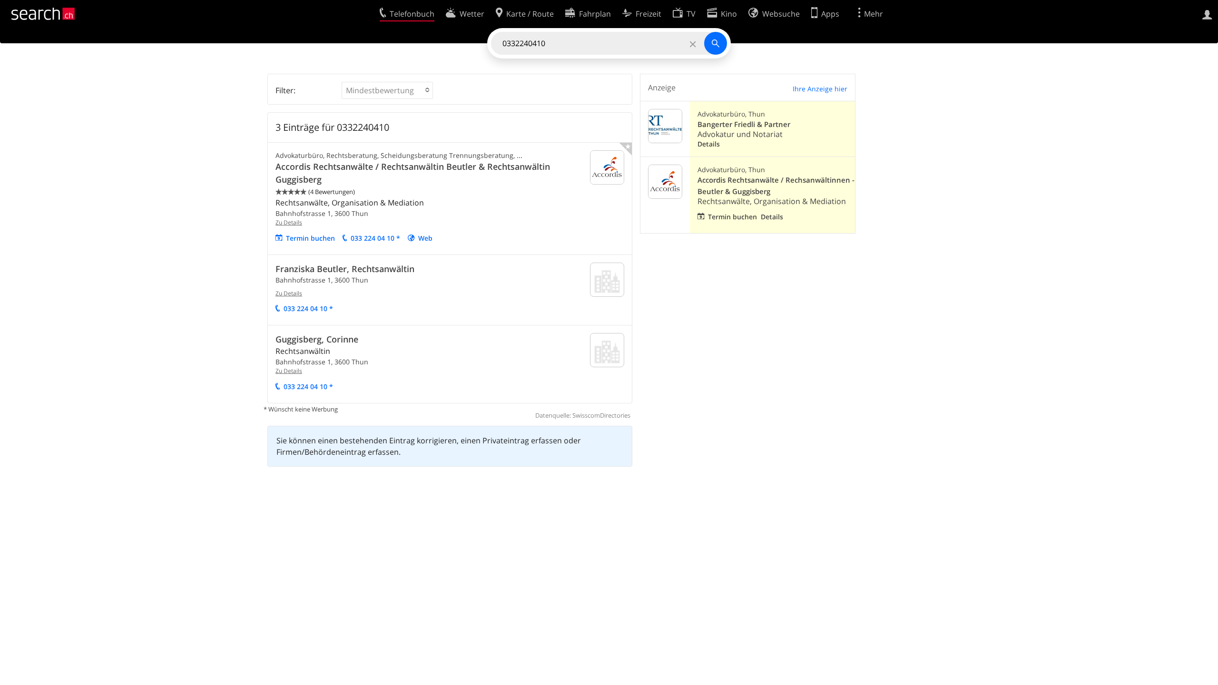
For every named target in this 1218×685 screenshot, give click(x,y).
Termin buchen (310, 238)
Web (425, 238)
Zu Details (288, 222)
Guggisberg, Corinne (316, 339)
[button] (387, 90)
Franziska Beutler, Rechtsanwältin (344, 268)
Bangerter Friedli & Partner (743, 124)
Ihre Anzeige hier (820, 88)
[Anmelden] (1207, 14)
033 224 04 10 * (375, 238)
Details (708, 143)
